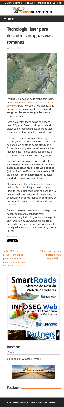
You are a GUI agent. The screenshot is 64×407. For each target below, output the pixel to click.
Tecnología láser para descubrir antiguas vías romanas (30, 35)
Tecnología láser (18, 236)
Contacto (30, 2)
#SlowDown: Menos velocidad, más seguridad (50, 255)
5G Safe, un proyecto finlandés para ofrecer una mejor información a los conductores (14, 258)
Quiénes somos (13, 2)
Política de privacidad (49, 2)
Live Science (17, 187)
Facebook (13, 387)
